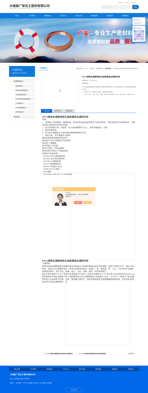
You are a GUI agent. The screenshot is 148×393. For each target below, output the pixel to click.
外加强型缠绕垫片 (21, 94)
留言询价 (69, 111)
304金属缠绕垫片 (21, 107)
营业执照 (74, 390)
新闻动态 (48, 16)
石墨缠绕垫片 (20, 112)
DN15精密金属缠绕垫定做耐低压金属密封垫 (60, 353)
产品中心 (63, 16)
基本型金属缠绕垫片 (22, 90)
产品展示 (91, 68)
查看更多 (17, 117)
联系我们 (133, 2)
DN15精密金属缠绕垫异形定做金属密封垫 (94, 353)
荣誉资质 (94, 16)
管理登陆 (49, 383)
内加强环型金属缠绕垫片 (23, 99)
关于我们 (32, 16)
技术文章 (79, 16)
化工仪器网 (42, 383)
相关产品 (58, 111)
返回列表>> (131, 353)
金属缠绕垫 (19, 86)
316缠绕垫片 (20, 103)
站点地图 (29, 383)
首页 (16, 16)
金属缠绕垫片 (18, 81)
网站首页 (17, 369)
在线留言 (127, 2)
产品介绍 (46, 111)
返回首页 (121, 2)
